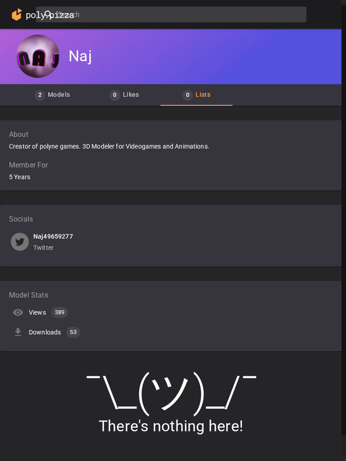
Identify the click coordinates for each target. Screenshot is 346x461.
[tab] (52, 95)
